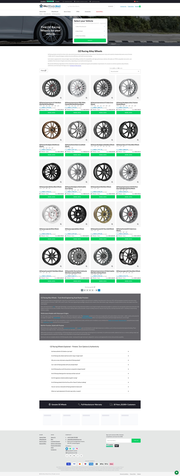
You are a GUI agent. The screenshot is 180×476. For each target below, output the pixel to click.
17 (96, 290)
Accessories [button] (88, 11)
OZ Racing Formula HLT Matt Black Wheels (51, 271)
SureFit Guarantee (95, 1)
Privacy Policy (133, 474)
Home (40, 14)
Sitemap (139, 474)
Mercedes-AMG (122, 320)
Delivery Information (56, 443)
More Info (51, 112)
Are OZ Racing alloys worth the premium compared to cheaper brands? (90, 369)
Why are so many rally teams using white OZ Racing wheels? (90, 360)
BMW (109, 320)
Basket (137, 6)
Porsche (116, 320)
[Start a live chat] (67, 448)
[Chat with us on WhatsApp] (70, 448)
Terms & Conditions (124, 474)
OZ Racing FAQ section (75, 65)
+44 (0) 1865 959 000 (72, 437)
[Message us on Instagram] (77, 448)
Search (110, 6)
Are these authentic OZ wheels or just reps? (90, 351)
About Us (53, 437)
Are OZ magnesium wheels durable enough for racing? (90, 378)
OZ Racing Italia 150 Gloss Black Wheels (50, 186)
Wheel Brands (54, 11)
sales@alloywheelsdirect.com (73, 439)
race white (66, 328)
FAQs (52, 447)
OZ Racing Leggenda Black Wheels (74, 229)
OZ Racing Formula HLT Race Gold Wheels (102, 229)
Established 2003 (68, 1)
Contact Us (123, 6)
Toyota (51, 322)
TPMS (77, 11)
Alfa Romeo (46, 322)
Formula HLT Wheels (87, 317)
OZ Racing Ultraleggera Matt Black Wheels (102, 144)
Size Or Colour (42, 441)
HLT (54, 306)
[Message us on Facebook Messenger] (73, 448)
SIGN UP (136, 440)
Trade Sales (131, 6)
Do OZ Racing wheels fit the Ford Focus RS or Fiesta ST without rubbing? (90, 382)
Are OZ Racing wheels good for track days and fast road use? (90, 373)
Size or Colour (67, 11)
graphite (79, 328)
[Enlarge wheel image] (61, 97)
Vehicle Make (42, 11)
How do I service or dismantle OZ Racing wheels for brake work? (90, 387)
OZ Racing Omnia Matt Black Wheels (101, 186)
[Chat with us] (177, 473)
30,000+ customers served (81, 1)
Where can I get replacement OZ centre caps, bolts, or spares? (90, 391)
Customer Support (55, 441)
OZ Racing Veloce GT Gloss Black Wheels (127, 144)
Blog (52, 439)
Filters (42, 70)
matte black (72, 328)
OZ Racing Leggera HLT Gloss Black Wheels (128, 271)
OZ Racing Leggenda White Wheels (49, 229)
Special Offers (99, 11)
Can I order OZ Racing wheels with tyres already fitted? (90, 364)
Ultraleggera (86, 316)
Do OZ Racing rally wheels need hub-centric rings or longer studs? (90, 356)
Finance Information (56, 445)
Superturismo (57, 317)
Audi (113, 320)
